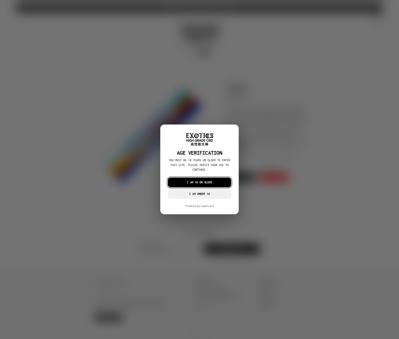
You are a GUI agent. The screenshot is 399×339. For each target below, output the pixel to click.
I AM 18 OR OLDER (199, 182)
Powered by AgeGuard (199, 206)
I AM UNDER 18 (199, 194)
